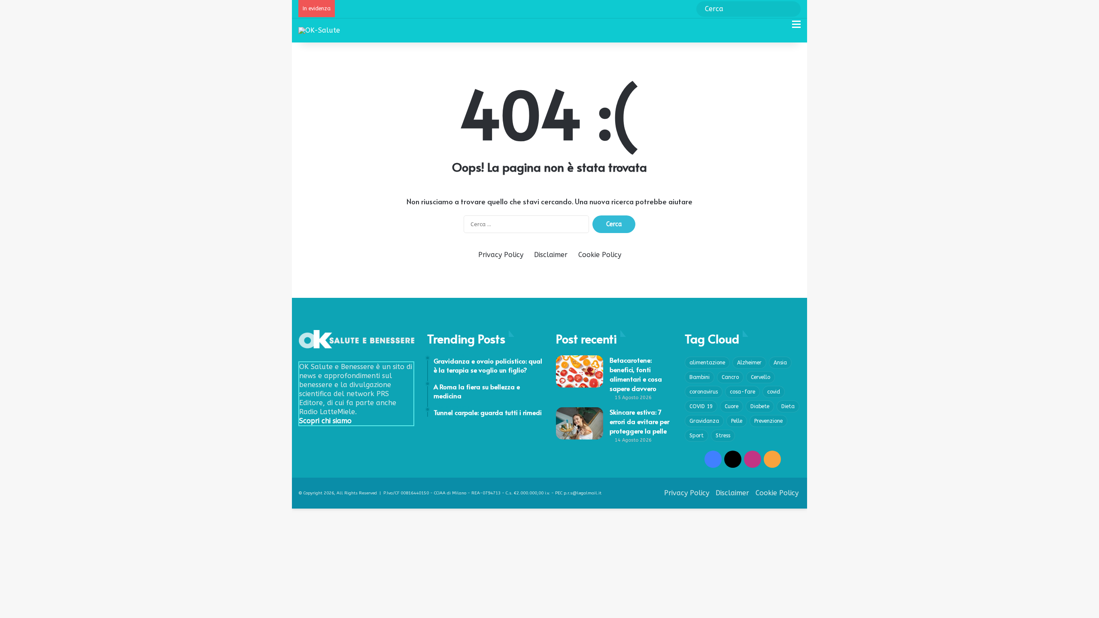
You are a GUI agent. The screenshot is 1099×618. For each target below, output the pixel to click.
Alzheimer (749, 363)
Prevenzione (768, 421)
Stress (723, 436)
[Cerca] (781, 27)
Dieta (788, 406)
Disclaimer (551, 255)
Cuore (731, 406)
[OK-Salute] (319, 30)
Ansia (780, 363)
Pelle (736, 421)
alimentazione (707, 363)
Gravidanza (704, 421)
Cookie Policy (599, 255)
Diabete (759, 406)
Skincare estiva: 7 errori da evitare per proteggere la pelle (639, 421)
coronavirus (703, 392)
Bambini (699, 377)
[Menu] (796, 27)
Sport (696, 436)
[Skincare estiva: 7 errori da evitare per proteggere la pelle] (579, 423)
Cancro (730, 377)
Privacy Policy (500, 255)
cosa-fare (742, 392)
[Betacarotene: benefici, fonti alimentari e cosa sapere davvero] (579, 371)
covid (773, 392)
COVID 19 (701, 406)
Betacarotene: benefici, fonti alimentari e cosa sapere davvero (636, 374)
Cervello (760, 377)
